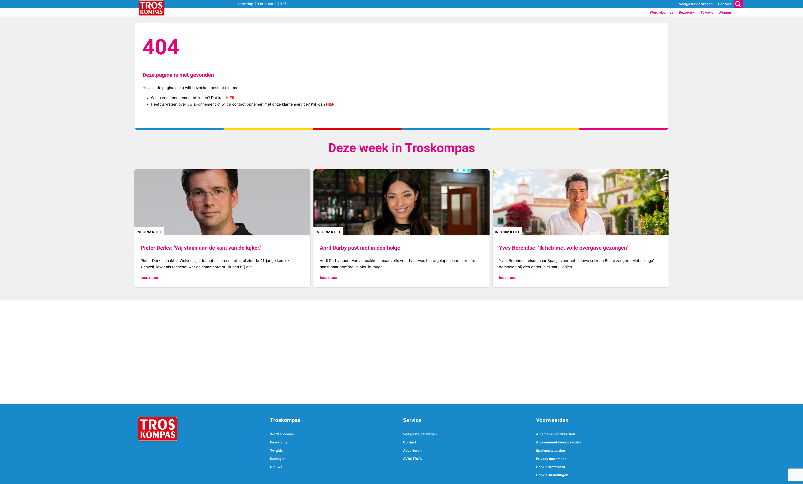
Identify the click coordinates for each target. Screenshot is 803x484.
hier (230, 98)
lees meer (150, 278)
